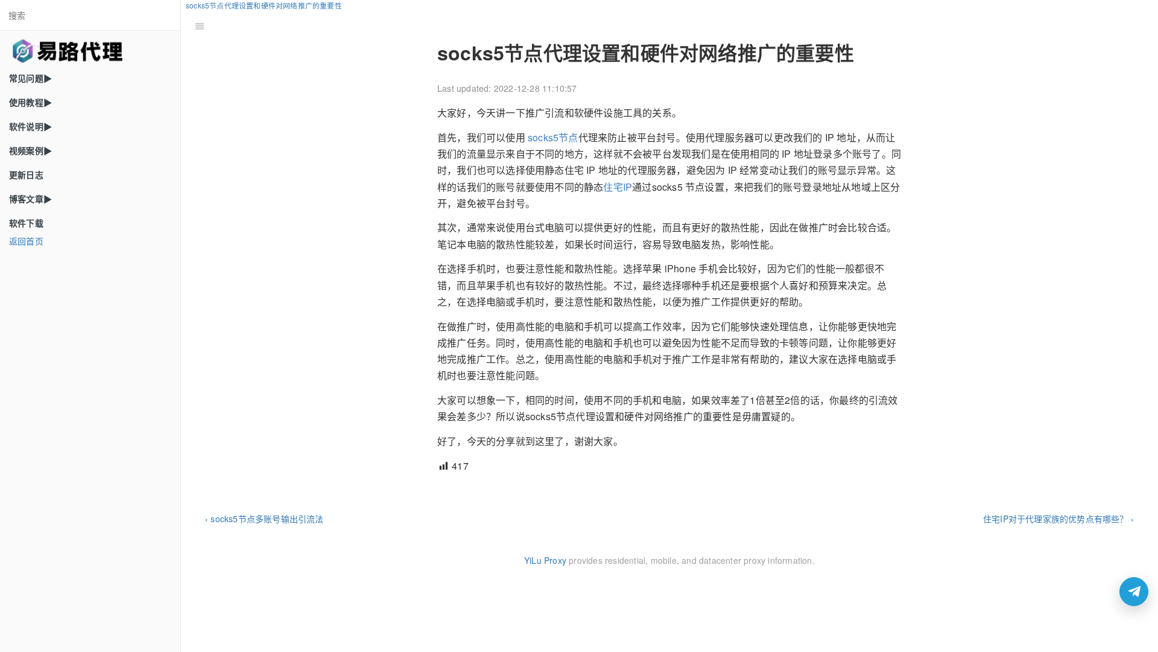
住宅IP (617, 187)
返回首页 (26, 241)
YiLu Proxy (545, 560)
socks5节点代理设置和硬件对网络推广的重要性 (264, 5)
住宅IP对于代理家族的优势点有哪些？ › (1058, 519)
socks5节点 (553, 137)
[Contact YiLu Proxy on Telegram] (1133, 591)
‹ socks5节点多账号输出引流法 (264, 519)
